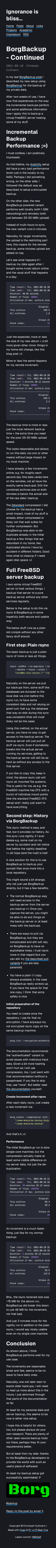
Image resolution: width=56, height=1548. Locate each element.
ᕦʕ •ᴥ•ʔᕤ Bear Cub (38, 1529)
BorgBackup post (30, 77)
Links (39, 26)
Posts (19, 26)
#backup (11, 1503)
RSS (26, 34)
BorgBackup (14, 85)
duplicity (35, 164)
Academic (25, 30)
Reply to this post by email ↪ (24, 1511)
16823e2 (36, 1536)
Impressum (13, 34)
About (30, 26)
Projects (11, 30)
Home (10, 26)
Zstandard (18, 505)
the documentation (18, 1089)
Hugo (23, 1529)
